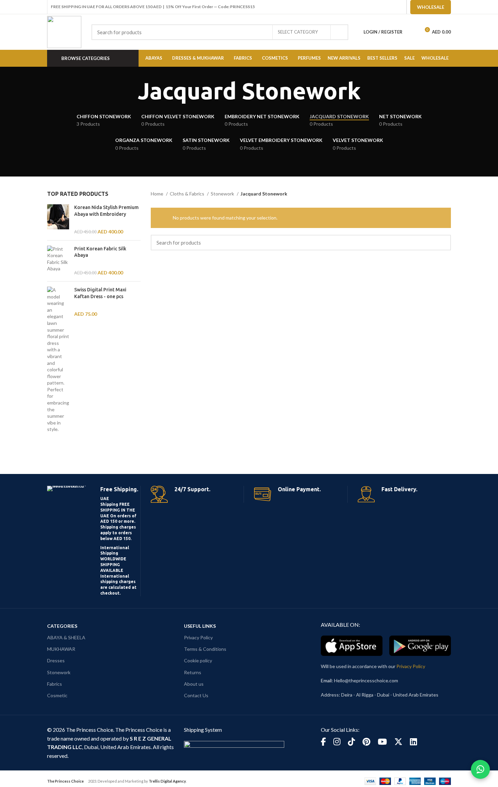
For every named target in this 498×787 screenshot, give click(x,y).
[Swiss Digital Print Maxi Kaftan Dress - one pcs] (58, 360)
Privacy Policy (198, 637)
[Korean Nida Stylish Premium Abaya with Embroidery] (58, 219)
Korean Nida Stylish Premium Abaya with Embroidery (106, 211)
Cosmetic (57, 695)
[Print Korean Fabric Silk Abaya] (58, 261)
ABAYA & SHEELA (66, 637)
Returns (192, 672)
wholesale (430, 7)
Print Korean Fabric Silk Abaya (100, 252)
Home (157, 193)
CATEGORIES (62, 626)
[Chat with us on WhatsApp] (480, 769)
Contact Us (196, 695)
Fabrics (54, 684)
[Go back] (129, 91)
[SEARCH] (339, 32)
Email (326, 680)
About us (194, 684)
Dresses (56, 660)
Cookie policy (198, 660)
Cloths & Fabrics (187, 193)
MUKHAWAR (61, 649)
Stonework (223, 193)
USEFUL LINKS (200, 626)
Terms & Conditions (205, 649)
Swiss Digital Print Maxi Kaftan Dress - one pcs (100, 293)
